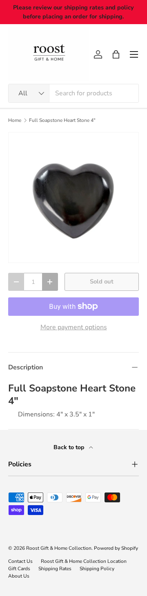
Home (14, 120)
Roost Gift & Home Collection (58, 548)
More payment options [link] (73, 327)
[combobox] (73, 93)
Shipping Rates (54, 568)
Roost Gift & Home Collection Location (84, 561)
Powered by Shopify (116, 548)
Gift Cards (19, 568)
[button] (116, 54)
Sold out (102, 281)
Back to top (69, 447)
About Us (18, 576)
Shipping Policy (97, 568)
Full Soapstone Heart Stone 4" (62, 120)
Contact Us (20, 561)
